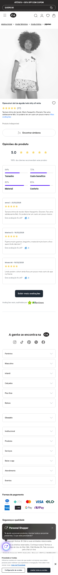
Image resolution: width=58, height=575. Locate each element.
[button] (36, 15)
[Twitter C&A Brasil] (36, 342)
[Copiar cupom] (51, 7)
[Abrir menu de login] (42, 15)
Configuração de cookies (13, 570)
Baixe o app (9, 461)
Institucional (10, 431)
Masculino (9, 363)
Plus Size (8, 393)
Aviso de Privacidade (18, 565)
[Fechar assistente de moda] (52, 528)
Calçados (8, 383)
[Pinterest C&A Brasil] (29, 342)
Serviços (8, 451)
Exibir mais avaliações (29, 293)
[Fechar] (55, 564)
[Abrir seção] (34, 353)
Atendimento (10, 470)
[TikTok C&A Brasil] (22, 342)
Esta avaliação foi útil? (13, 218)
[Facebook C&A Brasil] (43, 342)
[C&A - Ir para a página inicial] (13, 15)
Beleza (7, 403)
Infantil (7, 373)
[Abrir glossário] (32, 418)
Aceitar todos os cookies (38, 570)
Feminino (8, 353)
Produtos (8, 441)
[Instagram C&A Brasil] (15, 342)
